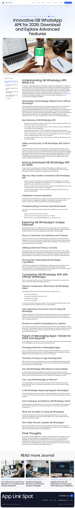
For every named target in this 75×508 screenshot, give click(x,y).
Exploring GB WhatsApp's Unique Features (12, 89)
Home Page (45, 500)
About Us (60, 504)
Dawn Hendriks (52, 16)
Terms (68, 504)
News (50, 500)
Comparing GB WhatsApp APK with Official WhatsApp (12, 92)
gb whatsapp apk (66, 93)
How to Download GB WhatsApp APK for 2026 (11, 85)
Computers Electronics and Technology (29, 16)
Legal (72, 504)
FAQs (55, 500)
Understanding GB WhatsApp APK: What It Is (12, 82)
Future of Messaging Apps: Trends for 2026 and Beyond (12, 96)
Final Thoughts (8, 98)
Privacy (64, 504)
